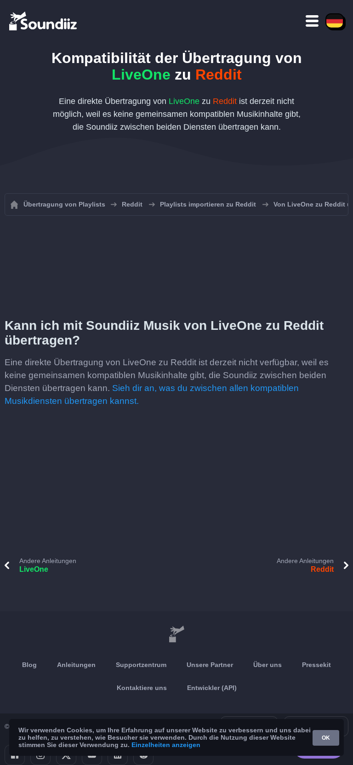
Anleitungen (76, 664)
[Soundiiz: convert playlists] (176, 634)
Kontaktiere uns (142, 687)
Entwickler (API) (212, 687)
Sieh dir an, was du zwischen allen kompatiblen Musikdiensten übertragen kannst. (152, 394)
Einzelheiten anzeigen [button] (165, 744)
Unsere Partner (210, 664)
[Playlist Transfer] (43, 21)
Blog (29, 664)
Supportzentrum (141, 664)
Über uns (267, 664)
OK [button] (326, 738)
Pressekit (316, 664)
